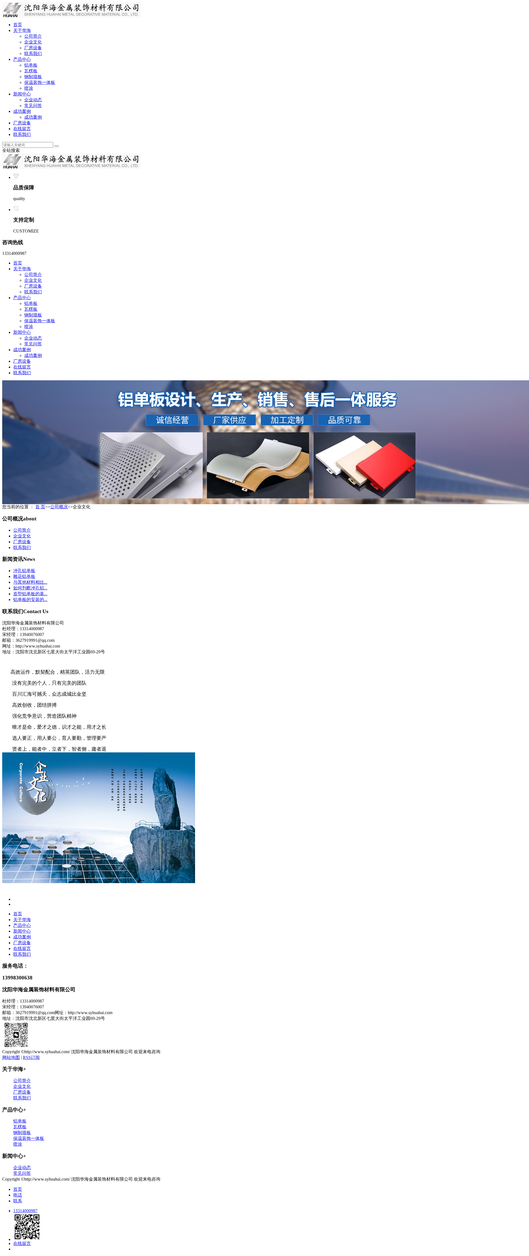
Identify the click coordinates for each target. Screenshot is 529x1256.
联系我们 (33, 53)
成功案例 (22, 111)
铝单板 (30, 65)
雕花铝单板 (24, 576)
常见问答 (33, 105)
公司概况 (59, 506)
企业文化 (33, 42)
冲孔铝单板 (24, 570)
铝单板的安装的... (30, 599)
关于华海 (22, 30)
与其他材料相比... (30, 582)
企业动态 (33, 99)
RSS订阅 (31, 1057)
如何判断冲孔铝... (30, 588)
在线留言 (22, 128)
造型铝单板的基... (30, 593)
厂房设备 (33, 47)
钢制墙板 (33, 76)
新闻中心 (22, 94)
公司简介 (33, 36)
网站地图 (11, 1057)
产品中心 (22, 59)
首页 (17, 24)
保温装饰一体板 (39, 82)
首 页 (40, 506)
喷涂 (28, 88)
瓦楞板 (30, 71)
